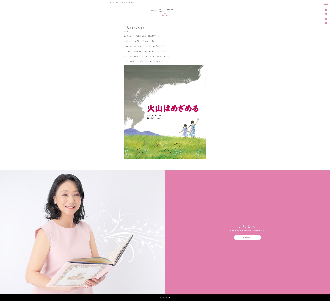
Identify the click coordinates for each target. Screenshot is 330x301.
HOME (111, 2)
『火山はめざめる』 (132, 2)
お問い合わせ (247, 237)
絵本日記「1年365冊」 (120, 2)
